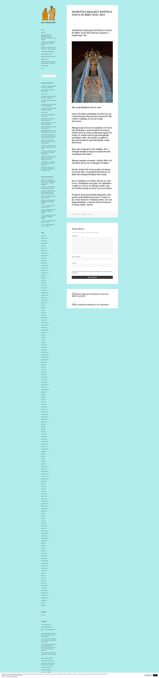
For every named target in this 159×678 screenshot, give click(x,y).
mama (42, 209)
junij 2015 (43, 516)
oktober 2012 (44, 595)
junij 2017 (43, 456)
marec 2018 (44, 434)
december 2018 (44, 412)
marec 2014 (44, 553)
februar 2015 (44, 526)
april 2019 (43, 402)
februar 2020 (44, 377)
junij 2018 (43, 426)
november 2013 (44, 563)
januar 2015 (44, 528)
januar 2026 (44, 240)
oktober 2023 (44, 270)
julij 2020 (43, 364)
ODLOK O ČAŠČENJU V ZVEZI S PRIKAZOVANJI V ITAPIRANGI (48, 62)
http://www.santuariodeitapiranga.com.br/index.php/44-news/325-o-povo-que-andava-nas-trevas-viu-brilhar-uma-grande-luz (48, 647)
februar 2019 (44, 407)
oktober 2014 (44, 536)
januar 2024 (44, 263)
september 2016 (45, 479)
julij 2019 (43, 394)
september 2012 (45, 598)
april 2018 (43, 431)
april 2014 (43, 550)
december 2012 (44, 590)
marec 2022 (44, 315)
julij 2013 (43, 573)
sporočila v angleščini (46, 667)
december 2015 (44, 501)
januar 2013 (44, 588)
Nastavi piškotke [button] (148, 675)
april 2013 (43, 580)
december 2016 (44, 471)
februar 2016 (44, 496)
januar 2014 (44, 558)
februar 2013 (44, 585)
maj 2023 (43, 280)
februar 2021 (44, 347)
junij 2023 (43, 278)
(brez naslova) (44, 112)
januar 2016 (44, 498)
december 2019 (44, 382)
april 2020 (43, 372)
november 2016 (44, 474)
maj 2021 (43, 340)
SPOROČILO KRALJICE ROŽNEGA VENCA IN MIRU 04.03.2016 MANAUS (48, 192)
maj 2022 (43, 310)
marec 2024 (44, 260)
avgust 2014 (44, 541)
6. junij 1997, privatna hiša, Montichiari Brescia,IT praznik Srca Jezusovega (48, 141)
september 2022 (45, 300)
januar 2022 (44, 320)
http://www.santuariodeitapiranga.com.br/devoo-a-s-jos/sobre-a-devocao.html (48, 640)
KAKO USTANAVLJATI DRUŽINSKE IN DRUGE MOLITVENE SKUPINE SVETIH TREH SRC (48, 37)
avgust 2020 (44, 362)
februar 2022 (44, 317)
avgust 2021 (44, 332)
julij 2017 (43, 454)
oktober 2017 (44, 446)
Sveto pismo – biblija (46, 672)
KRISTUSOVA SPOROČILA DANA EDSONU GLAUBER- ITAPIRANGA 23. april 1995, (48, 158)
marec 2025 (44, 248)
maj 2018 (43, 429)
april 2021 (43, 342)
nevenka (43, 615)
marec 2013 (44, 583)
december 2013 (44, 560)
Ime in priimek (76, 256)
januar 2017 (44, 469)
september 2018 (45, 419)
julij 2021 (43, 335)
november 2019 (44, 384)
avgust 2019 (44, 392)
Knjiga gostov (44, 59)
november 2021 (44, 325)
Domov (42, 30)
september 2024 (45, 255)
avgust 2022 (44, 302)
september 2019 (45, 389)
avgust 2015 (44, 511)
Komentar (75, 236)
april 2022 (43, 312)
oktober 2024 (44, 253)
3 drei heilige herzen (46, 624)
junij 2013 (43, 575)
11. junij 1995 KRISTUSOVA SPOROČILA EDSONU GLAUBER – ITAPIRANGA (48, 152)
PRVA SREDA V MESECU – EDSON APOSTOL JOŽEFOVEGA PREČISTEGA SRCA (48, 169)
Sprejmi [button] (155, 675)
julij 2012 (43, 603)
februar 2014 (44, 555)
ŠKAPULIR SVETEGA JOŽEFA (47, 51)
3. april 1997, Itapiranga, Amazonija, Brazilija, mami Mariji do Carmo (48, 147)
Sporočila (43, 32)
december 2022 (44, 292)
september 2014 (45, 538)
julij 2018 (43, 424)
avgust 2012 (44, 600)
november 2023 (44, 268)
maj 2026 (43, 235)
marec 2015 (44, 523)
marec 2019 (44, 404)
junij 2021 (43, 337)
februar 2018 (44, 436)
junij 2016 (43, 486)
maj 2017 (43, 459)
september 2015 (45, 508)
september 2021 (45, 330)
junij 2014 (43, 546)
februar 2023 (44, 287)
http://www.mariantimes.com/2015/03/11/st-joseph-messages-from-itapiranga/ (48, 635)
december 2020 (44, 352)
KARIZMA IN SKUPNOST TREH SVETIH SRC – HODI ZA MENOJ (48, 48)
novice (89, 214)
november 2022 (44, 295)
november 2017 (44, 444)
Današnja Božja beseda (46, 627)
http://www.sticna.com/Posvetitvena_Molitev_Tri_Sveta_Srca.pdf (48, 654)
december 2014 (44, 531)
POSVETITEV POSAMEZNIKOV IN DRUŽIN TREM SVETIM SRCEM (48, 43)
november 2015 (44, 503)
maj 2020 (43, 369)
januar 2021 (44, 350)
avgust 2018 (44, 421)
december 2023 (44, 265)
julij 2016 (43, 483)
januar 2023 (44, 290)
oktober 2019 (44, 387)
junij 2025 (43, 245)
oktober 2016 (44, 476)
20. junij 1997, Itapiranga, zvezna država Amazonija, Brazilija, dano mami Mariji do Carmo (48, 136)
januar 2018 (44, 439)
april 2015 (43, 521)
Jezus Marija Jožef (48, 22)
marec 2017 (44, 464)
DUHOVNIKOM (44, 65)
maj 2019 (43, 399)
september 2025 (45, 243)
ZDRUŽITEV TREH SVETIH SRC (48, 56)
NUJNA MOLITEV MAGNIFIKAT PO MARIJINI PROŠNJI (48, 202)
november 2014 (44, 533)
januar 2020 (44, 379)
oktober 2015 (44, 506)
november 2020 (44, 354)
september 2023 (45, 273)
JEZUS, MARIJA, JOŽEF (46, 54)
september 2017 (45, 449)
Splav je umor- (44, 94)
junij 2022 (43, 307)
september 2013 (45, 568)
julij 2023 (43, 275)
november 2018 (44, 414)
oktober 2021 (44, 327)
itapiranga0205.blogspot (47, 658)
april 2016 (43, 491)
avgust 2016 (44, 481)
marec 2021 (44, 345)
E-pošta (74, 263)
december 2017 (44, 441)
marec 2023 (44, 285)
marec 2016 (44, 493)
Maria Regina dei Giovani (47, 660)
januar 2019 (44, 409)
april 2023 (43, 283)
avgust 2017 (44, 451)
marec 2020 (44, 374)
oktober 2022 (44, 297)
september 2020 (45, 359)
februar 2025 (44, 250)
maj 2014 (43, 548)
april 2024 (43, 258)
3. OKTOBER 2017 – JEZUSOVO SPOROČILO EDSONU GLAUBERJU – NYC (48, 163)
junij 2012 (43, 605)
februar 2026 (44, 238)
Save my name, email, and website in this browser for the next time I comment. (92, 272)
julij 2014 (43, 543)
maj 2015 (43, 518)
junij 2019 (43, 397)
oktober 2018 (44, 416)
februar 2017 (44, 466)
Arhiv (42, 68)
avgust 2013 (44, 570)
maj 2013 (43, 578)
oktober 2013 (44, 565)
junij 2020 (43, 367)
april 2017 (43, 461)
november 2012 (44, 593)
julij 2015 (43, 513)
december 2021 (44, 322)
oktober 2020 (44, 357)
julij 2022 (43, 305)
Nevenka (43, 180)
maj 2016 (43, 488)
